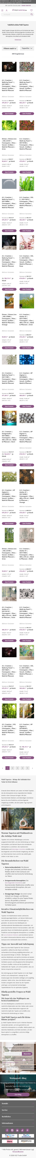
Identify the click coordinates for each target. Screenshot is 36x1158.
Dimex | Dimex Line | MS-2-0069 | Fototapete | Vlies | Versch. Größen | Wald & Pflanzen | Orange (9, 319)
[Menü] (2, 10)
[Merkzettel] (31, 10)
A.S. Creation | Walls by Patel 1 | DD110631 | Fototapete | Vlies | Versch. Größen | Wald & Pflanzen (9, 671)
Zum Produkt (9, 113)
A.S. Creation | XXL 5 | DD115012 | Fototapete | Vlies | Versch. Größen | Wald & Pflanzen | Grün (26, 202)
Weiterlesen (18, 39)
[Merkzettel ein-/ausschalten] (13, 62)
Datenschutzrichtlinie (22, 1060)
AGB (16, 1067)
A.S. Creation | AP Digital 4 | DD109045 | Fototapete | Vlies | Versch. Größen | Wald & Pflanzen (26, 378)
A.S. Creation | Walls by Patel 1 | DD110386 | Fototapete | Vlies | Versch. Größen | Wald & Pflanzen (26, 612)
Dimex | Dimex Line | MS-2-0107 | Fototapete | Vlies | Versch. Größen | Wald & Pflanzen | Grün (9, 144)
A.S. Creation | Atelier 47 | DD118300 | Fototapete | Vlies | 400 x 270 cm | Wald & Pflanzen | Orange (26, 496)
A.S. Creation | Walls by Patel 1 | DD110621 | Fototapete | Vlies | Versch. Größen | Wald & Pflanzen (9, 85)
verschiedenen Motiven (11, 935)
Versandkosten (18, 1152)
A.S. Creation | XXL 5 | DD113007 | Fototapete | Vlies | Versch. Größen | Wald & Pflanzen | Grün (26, 671)
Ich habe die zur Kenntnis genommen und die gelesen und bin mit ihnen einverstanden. (18, 1067)
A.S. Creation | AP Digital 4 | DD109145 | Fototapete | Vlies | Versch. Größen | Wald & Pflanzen (26, 437)
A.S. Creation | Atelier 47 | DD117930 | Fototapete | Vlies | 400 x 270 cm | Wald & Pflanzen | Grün (26, 319)
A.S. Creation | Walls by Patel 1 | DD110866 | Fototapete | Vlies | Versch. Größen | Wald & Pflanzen (9, 202)
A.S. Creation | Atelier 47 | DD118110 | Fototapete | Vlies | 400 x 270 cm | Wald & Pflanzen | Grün (9, 612)
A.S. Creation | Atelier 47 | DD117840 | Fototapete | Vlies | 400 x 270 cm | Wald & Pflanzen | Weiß (26, 554)
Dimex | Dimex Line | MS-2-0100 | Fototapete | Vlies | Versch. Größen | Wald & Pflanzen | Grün (9, 554)
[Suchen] (31, 14)
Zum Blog (18, 1095)
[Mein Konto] (7, 10)
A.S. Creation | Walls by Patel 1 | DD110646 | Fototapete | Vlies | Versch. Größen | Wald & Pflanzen (9, 261)
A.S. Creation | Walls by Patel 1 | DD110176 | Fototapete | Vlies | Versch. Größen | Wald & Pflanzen (26, 85)
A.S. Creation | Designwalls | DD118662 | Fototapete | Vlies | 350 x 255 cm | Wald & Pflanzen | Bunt (9, 437)
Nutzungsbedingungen (10, 1062)
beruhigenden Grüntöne (13, 883)
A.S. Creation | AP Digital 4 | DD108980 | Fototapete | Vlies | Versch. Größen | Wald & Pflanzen (9, 495)
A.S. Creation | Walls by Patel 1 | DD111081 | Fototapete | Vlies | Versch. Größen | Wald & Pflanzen (9, 378)
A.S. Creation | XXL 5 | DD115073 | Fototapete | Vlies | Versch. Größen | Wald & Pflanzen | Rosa (26, 261)
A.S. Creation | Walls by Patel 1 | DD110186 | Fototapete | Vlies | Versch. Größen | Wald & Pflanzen (26, 144)
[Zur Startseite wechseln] (19, 10)
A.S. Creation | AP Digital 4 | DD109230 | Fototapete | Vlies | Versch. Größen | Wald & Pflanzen (26, 729)
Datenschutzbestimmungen (18, 1066)
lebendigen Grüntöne (18, 849)
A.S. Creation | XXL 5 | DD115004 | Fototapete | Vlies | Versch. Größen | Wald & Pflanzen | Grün (9, 729)
